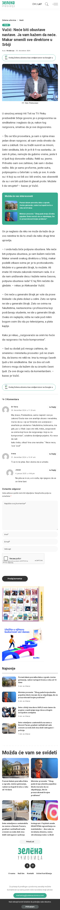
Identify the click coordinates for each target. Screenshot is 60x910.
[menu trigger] (54, 4)
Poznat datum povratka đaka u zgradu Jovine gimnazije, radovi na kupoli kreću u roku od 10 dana (37, 679)
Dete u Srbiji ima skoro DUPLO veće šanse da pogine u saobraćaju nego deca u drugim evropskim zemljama (36, 710)
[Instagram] (32, 865)
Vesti (6, 25)
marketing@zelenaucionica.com (30, 895)
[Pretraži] (46, 4)
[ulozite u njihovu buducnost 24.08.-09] (23, 643)
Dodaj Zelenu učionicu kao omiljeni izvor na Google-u (31, 58)
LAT (40, 4)
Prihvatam (30, 907)
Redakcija (10, 50)
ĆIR (34, 4)
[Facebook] (27, 865)
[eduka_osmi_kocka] (23, 603)
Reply (53, 407)
